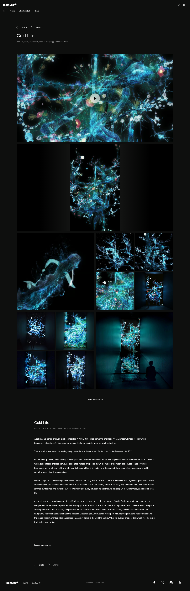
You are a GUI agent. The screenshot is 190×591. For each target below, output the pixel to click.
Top (4, 11)
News (36, 11)
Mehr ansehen (93, 399)
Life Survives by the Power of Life (112, 451)
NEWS (25, 583)
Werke (12, 11)
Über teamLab (24, 11)
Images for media (41, 545)
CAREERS (36, 583)
